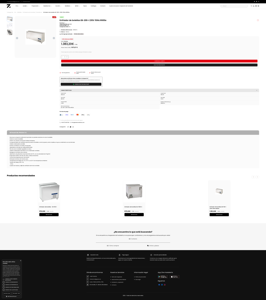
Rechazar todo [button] (16, 293)
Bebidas (19, 12)
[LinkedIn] (162, 285)
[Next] (54, 38)
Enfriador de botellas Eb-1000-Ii (133, 207)
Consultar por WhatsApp (82, 84)
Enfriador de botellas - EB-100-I (48, 207)
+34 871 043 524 (65, 122)
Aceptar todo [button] (7, 293)
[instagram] (258, 1)
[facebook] (254, 1)
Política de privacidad (140, 277)
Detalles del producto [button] (18, 133)
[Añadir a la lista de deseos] (258, 20)
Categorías (10, 12)
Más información (6, 276)
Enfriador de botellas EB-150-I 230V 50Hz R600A (218, 207)
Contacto (114, 285)
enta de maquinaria (117, 277)
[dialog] (11, 279)
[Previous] (17, 38)
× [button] (20, 260)
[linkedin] (256, 1)
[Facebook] (68, 127)
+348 (91, 276)
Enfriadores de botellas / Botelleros (32, 12)
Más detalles (49, 214)
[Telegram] (73, 127)
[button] (251, 6)
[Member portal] (253, 6)
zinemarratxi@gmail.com (95, 279)
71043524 (94, 276)
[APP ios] (174, 276)
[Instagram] (165, 285)
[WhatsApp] (70, 127)
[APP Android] (163, 276)
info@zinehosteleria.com (78, 122)
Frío (15, 12)
